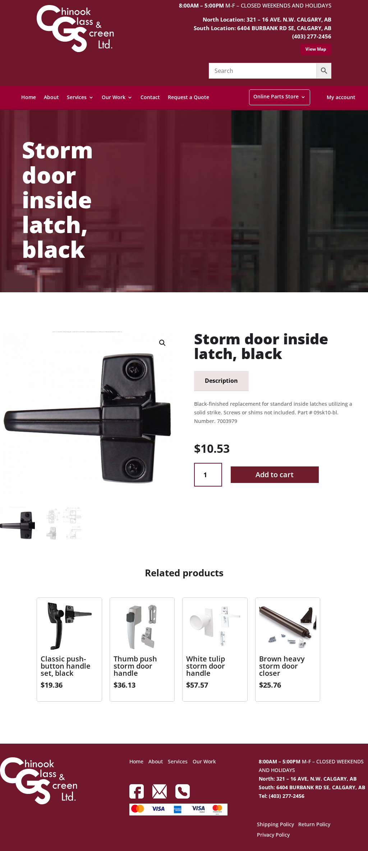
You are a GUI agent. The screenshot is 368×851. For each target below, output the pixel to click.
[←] (5, 309)
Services (77, 97)
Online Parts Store (276, 96)
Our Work (113, 97)
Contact (150, 97)
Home (28, 97)
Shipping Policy (275, 825)
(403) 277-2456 (311, 36)
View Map (315, 49)
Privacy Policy (273, 835)
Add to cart (275, 474)
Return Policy (314, 825)
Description (221, 381)
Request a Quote (188, 97)
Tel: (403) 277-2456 (281, 795)
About (51, 97)
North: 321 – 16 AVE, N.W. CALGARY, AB (307, 778)
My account (341, 97)
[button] (162, 342)
